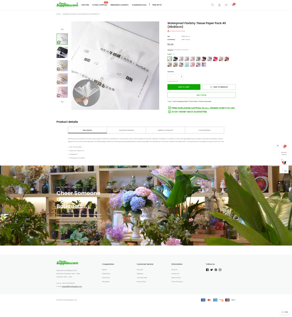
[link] (167, 177)
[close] (204, 127)
